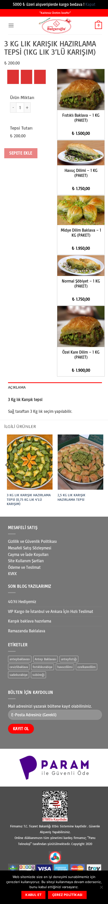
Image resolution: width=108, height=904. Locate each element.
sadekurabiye (19, 675)
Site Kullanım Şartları (26, 560)
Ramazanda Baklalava (26, 630)
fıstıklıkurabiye (42, 667)
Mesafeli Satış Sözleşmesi (29, 547)
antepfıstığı (69, 659)
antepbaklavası (20, 659)
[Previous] (7, 475)
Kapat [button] (90, 4)
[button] (11, 25)
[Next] (103, 475)
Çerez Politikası (67, 895)
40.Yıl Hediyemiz (22, 601)
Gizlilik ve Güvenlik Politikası (32, 541)
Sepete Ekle (20, 152)
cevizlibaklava (19, 667)
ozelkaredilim (86, 667)
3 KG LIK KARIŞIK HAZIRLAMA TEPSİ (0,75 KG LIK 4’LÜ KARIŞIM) (29, 499)
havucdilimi (65, 667)
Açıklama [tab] (17, 387)
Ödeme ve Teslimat (24, 567)
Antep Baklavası (45, 659)
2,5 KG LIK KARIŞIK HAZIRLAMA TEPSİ (71, 497)
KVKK (12, 573)
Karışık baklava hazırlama (29, 621)
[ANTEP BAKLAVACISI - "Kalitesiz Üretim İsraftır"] (55, 25)
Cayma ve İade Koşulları (28, 554)
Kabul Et (33, 895)
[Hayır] (101, 889)
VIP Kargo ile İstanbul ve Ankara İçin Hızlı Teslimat (50, 611)
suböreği (38, 675)
